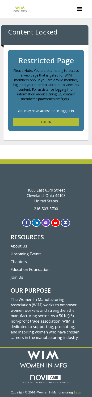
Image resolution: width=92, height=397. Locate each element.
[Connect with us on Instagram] (46, 223)
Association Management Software (45, 383)
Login (46, 122)
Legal (77, 392)
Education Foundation (30, 269)
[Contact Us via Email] (65, 223)
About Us (19, 246)
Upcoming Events (26, 253)
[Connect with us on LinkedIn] (36, 223)
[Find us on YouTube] (55, 223)
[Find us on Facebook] (26, 223)
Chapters (19, 261)
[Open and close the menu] (62, 9)
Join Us (17, 277)
